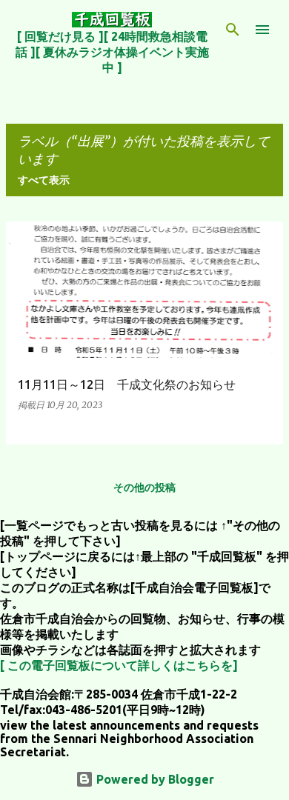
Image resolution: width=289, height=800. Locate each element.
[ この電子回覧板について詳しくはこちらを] (119, 665)
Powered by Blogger (153, 779)
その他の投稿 (144, 487)
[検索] (233, 29)
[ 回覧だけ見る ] (60, 36)
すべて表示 (44, 180)
